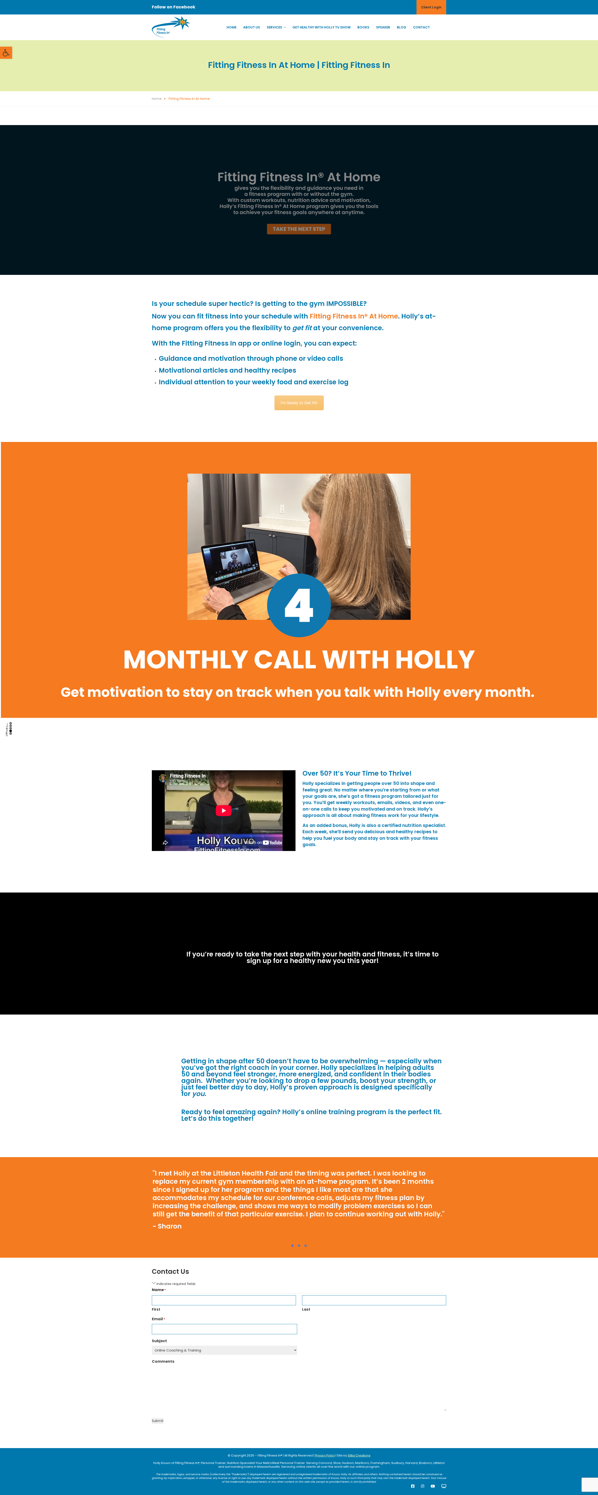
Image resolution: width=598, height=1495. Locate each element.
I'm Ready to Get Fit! (299, 403)
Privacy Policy (325, 1455)
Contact (421, 27)
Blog (401, 27)
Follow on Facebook (173, 7)
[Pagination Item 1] (292, 1246)
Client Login (431, 7)
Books (363, 27)
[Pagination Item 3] (305, 1246)
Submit (158, 1420)
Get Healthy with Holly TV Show (321, 27)
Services (274, 27)
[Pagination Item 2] (299, 1246)
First (156, 1309)
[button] (6, 53)
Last (306, 1309)
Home (231, 27)
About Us (251, 27)
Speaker (383, 27)
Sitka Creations (359, 1455)
